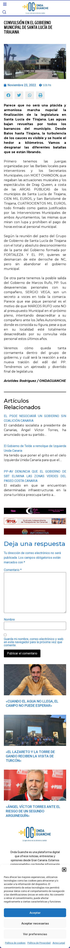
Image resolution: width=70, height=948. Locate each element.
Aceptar (35, 913)
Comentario (13, 570)
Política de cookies (15, 943)
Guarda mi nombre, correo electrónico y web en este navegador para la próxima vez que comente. (33, 642)
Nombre (9, 619)
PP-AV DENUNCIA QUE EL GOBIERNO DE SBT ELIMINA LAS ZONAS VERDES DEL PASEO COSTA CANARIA (35, 476)
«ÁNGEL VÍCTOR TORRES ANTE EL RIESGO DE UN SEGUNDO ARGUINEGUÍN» (33, 811)
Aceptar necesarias (35, 923)
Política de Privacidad (39, 943)
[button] (64, 870)
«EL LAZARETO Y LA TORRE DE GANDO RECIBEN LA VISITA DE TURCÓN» (30, 756)
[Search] (4, 12)
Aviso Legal (58, 943)
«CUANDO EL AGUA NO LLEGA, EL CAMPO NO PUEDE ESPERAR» (32, 703)
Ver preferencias (35, 934)
